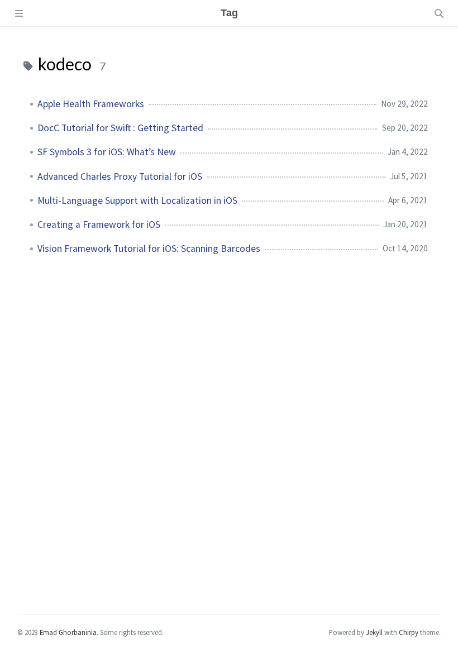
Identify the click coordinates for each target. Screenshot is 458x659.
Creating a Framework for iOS (98, 224)
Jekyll (374, 632)
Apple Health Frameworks (90, 104)
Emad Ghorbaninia (68, 632)
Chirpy (408, 632)
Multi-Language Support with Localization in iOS (137, 200)
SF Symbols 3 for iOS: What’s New (106, 152)
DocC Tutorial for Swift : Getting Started (120, 128)
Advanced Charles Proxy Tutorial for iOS (119, 176)
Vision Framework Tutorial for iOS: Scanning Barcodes (148, 248)
